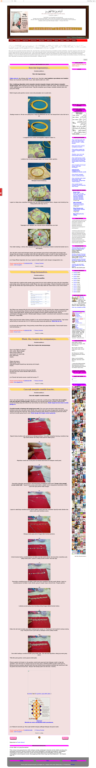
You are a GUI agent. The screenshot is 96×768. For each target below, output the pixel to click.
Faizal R (74, 259)
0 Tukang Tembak (39, 730)
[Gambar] (39, 721)
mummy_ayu (75, 264)
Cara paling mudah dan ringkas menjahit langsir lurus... (78, 150)
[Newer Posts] (13, 738)
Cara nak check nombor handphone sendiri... (78, 146)
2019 (75, 280)
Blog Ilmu (17, 40)
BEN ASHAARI (77, 202)
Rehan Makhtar (80, 328)
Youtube (74, 40)
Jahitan (67, 40)
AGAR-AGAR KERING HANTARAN (79, 210)
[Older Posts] (65, 738)
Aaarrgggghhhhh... (18, 382)
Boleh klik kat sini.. (57, 321)
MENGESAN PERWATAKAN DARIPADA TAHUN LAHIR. (79, 171)
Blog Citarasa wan (78, 208)
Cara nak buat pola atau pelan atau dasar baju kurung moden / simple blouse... (78, 141)
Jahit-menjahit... (18, 264)
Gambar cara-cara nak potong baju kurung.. (78, 155)
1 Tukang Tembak (39, 263)
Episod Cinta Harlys (77, 320)
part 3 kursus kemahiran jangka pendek (78, 255)
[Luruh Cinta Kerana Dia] (76, 481)
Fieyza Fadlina (79, 316)
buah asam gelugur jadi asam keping (78, 265)
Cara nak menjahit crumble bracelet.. (39, 389)
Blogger (73, 764)
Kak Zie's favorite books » (80, 556)
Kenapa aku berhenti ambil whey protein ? (78, 204)
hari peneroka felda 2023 (78, 248)
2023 (75, 272)
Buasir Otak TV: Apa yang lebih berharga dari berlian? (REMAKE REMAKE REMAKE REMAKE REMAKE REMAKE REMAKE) (79, 196)
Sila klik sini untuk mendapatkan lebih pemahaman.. (39, 722)
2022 (75, 274)
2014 (75, 289)
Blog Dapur (41, 40)
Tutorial (56, 40)
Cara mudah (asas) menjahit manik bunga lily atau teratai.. (78, 185)
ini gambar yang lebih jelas (42, 693)
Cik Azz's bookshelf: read (79, 385)
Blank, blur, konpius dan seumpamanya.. (39, 339)
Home (11, 40)
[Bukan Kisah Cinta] (76, 486)
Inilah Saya (49, 40)
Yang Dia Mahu (76, 326)
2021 (75, 276)
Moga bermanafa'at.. (39, 272)
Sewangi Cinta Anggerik (77, 314)
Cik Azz (74, 254)
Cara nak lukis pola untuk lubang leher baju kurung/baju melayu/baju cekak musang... (78, 180)
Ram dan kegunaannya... (39, 68)
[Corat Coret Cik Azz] (72, 379)
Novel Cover (33, 40)
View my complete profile (78, 307)
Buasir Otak (76, 192)
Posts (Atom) (21, 742)
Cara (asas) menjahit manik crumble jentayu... (78, 175)
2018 (75, 282)
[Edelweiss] (73, 431)
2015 (75, 288)
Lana (29, 78)
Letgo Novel (25, 40)
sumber (30, 693)
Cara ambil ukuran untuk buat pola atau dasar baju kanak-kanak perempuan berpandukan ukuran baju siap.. (79, 160)
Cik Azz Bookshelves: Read (78, 311)
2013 (75, 291)
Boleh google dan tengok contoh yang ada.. (43, 413)
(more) (81, 257)
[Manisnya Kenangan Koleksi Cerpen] (84, 427)
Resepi (62, 40)
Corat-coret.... (17, 331)
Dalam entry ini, (14, 78)
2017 (75, 284)
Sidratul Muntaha (76, 247)
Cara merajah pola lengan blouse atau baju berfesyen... (79, 166)
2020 (75, 278)
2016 (75, 286)
